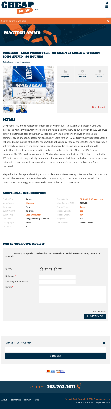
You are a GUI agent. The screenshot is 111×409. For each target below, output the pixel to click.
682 (81, 211)
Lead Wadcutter (33, 214)
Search (108, 21)
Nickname (9, 276)
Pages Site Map (103, 402)
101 (81, 214)
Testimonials (15, 399)
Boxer (82, 207)
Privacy (27, 399)
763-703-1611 (61, 387)
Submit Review (95, 316)
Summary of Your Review (16, 281)
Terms (36, 399)
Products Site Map (84, 402)
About (4, 399)
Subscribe (55, 356)
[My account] (105, 3)
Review (8, 287)
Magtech (30, 203)
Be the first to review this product (16, 62)
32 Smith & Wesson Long (91, 199)
